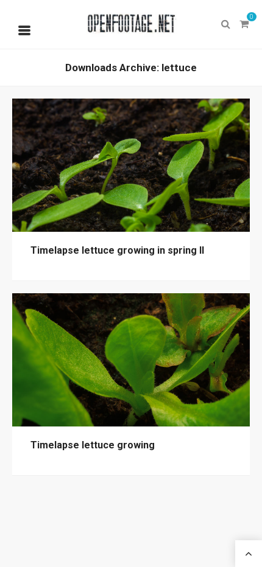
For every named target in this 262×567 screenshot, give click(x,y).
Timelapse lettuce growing (92, 445)
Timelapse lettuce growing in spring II (117, 250)
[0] (244, 24)
